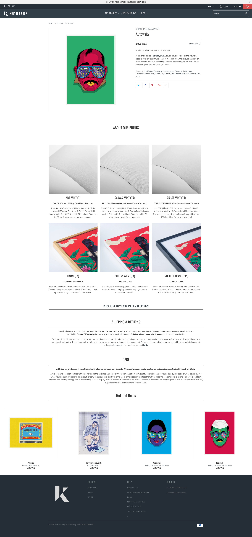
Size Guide (194, 44)
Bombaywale (159, 71)
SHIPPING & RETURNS (136, 502)
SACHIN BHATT (94, 466)
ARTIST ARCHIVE (128, 13)
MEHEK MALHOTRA (30, 466)
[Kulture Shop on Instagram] (9, 7)
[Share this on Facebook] (145, 85)
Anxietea (31, 433)
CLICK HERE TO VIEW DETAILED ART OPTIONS (126, 306)
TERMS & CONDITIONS (136, 511)
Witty (138, 76)
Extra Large (187, 71)
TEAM (90, 497)
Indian (157, 74)
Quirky (184, 74)
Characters (169, 71)
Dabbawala (220, 433)
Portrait (178, 74)
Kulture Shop (60, 525)
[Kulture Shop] (21, 13)
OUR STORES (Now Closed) (138, 492)
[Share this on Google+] (159, 85)
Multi (168, 74)
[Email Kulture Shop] (13, 7)
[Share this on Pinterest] (152, 85)
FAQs (145, 345)
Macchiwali (157, 433)
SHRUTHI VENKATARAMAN (147, 29)
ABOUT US (92, 488)
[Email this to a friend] (166, 85)
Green (151, 74)
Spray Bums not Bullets (94, 433)
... (127, 516)
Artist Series (148, 71)
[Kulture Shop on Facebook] (4, 7)
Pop (172, 74)
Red (189, 74)
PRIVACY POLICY (134, 507)
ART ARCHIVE (111, 13)
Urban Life (195, 74)
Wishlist (236, 6)
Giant (147, 74)
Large (163, 74)
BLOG (143, 13)
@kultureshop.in (116, 345)
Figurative (140, 74)
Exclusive (178, 71)
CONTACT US (132, 488)
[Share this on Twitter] (138, 85)
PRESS (90, 492)
